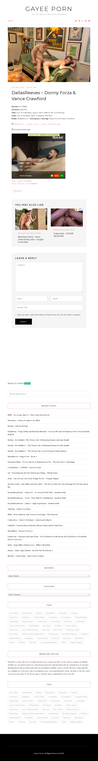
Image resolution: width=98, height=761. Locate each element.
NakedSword (53, 634)
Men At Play (58, 630)
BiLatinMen (50, 613)
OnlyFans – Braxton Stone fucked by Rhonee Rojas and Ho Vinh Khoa (35, 525)
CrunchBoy (52, 617)
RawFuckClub (42, 638)
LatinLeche (13, 630)
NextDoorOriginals (69, 634)
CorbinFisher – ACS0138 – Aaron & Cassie (24, 467)
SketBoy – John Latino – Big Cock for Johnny (26, 556)
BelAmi (38, 613)
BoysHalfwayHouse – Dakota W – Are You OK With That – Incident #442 (37, 492)
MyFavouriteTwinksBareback (33, 634)
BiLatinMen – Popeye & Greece (20, 531)
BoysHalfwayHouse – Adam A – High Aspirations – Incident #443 (33, 503)
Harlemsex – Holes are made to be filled (24, 420)
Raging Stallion (15, 638)
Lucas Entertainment (30, 630)
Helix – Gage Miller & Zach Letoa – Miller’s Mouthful (29, 545)
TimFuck (21, 642)
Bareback (21, 233)
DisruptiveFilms (81, 617)
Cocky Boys (13, 617)
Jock (22, 87)
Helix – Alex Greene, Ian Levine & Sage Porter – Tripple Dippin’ (33, 478)
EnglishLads (13, 621)
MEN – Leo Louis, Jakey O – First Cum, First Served (28, 415)
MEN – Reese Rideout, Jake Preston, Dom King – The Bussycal (32, 514)
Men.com (45, 630)
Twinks (38, 233)
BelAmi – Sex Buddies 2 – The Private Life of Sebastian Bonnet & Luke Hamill (38, 445)
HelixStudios (34, 626)
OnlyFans (84, 634)
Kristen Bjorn (71, 626)
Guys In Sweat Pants (17, 626)
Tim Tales (33, 642)
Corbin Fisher (39, 617)
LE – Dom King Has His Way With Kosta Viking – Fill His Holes (33, 473)
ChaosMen (63, 613)
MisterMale (13, 634)
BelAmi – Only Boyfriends (18, 426)
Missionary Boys (73, 630)
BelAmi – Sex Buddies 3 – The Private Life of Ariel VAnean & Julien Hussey (37, 451)
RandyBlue (29, 638)
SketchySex (79, 638)
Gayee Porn (49, 9)
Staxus (11, 642)
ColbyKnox (26, 617)
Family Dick (42, 621)
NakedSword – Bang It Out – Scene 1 (22, 456)
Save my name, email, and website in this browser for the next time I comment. (49, 315)
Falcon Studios (28, 621)
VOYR (63, 642)
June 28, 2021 (31, 87)
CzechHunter (66, 617)
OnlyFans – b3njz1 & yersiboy (19, 509)
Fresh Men (68, 621)
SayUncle (55, 638)
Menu (11, 21)
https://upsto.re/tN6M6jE (22, 181)
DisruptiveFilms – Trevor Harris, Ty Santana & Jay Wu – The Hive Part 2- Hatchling (41, 462)
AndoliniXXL (27, 613)
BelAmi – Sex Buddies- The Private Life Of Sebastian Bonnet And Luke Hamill (38, 440)
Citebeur (74, 613)
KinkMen (58, 626)
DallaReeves (17, 191)
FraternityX (55, 621)
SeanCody (67, 638)
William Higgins (76, 642)
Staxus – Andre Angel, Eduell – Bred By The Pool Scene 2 (30, 550)
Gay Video (16, 87)
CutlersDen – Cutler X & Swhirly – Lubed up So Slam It (30, 520)
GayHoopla (80, 621)
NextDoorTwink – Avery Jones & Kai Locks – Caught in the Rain (31, 239)
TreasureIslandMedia (49, 642)
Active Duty (13, 613)
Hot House (47, 626)
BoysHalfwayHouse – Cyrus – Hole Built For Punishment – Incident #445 (37, 498)
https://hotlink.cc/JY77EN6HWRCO (25, 184)
